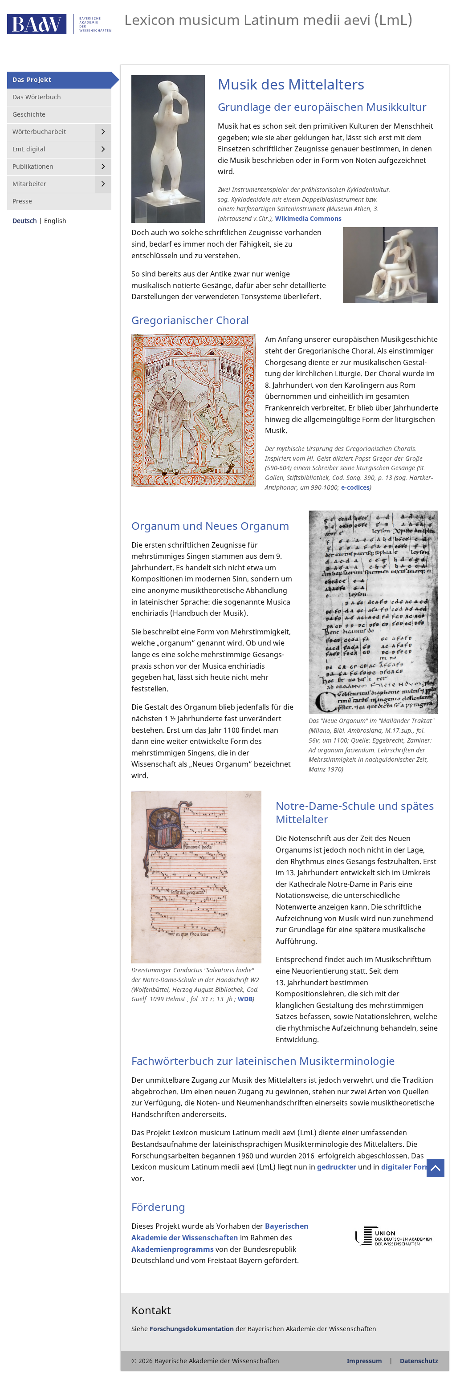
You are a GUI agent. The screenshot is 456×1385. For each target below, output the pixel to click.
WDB (245, 999)
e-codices (355, 487)
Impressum (364, 1361)
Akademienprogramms (172, 1249)
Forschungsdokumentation (192, 1328)
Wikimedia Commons (308, 218)
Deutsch (24, 220)
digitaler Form (406, 1167)
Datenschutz (419, 1361)
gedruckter (336, 1167)
